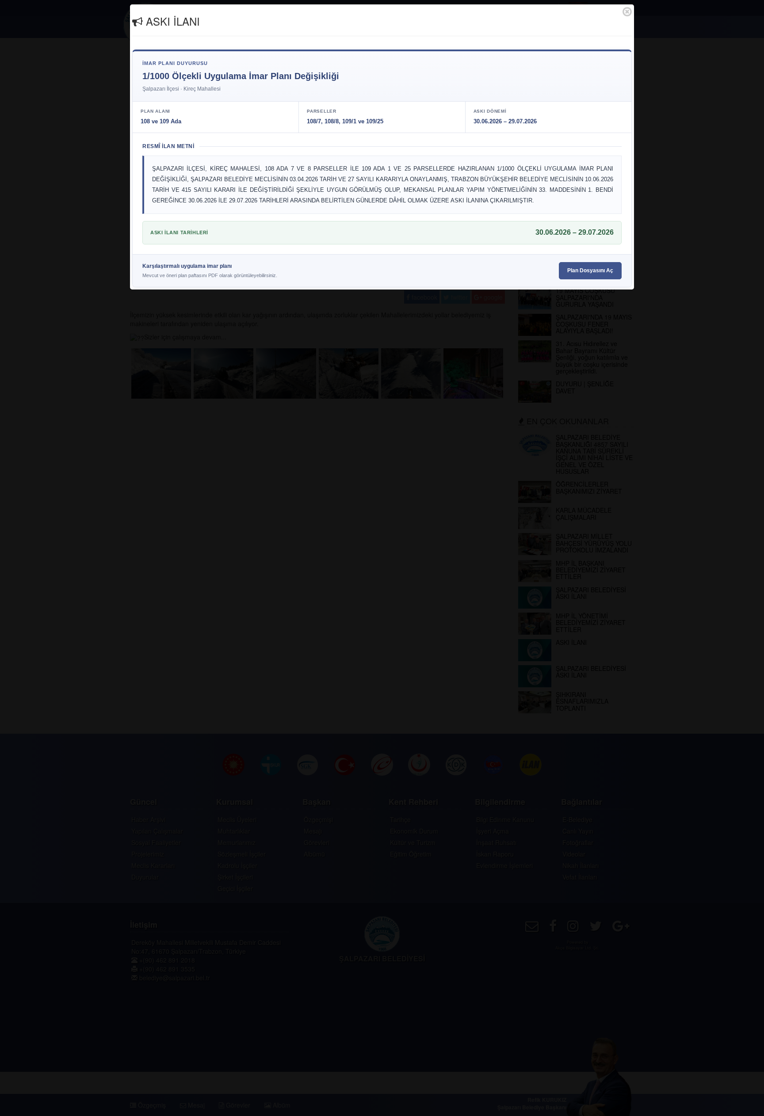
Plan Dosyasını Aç (590, 270)
